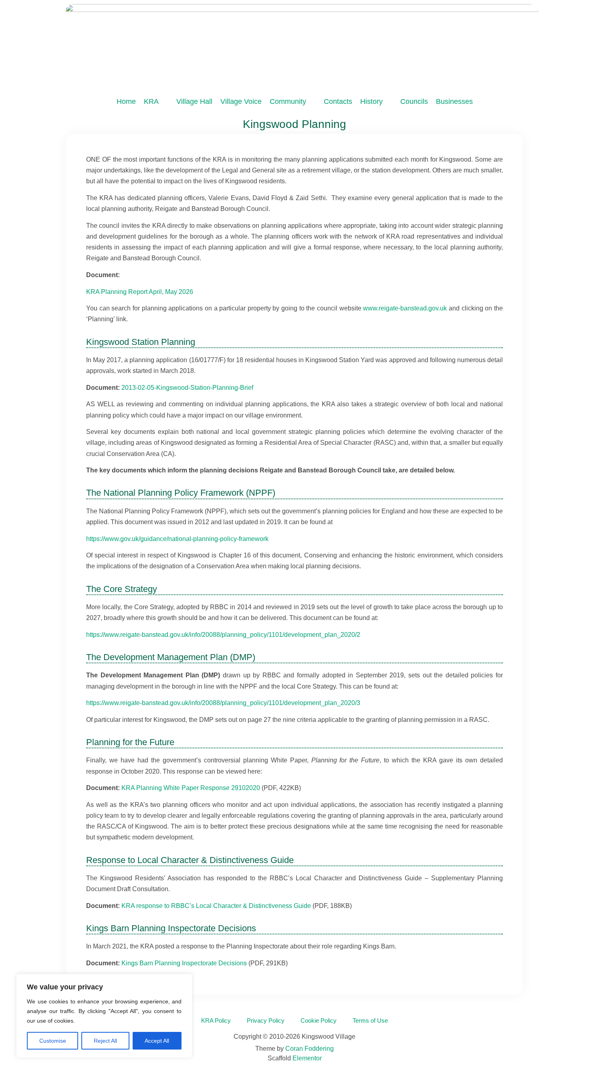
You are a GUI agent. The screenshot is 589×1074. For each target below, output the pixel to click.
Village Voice (241, 101)
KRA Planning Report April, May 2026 (139, 291)
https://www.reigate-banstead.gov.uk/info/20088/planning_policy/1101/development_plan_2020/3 (223, 702)
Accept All (157, 1041)
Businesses (454, 101)
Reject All (105, 1041)
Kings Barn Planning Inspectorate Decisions (184, 963)
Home (126, 101)
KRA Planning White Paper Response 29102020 (190, 787)
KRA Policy (216, 1020)
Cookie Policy (319, 1020)
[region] (104, 1016)
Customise (52, 1041)
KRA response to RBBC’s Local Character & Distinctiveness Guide (216, 905)
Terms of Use (370, 1020)
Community (288, 101)
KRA (151, 101)
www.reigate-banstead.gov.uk (405, 308)
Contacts (338, 101)
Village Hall (194, 101)
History (371, 101)
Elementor (307, 1058)
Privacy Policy (265, 1020)
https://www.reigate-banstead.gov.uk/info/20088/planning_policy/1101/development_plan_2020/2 (223, 634)
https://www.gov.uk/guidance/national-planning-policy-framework (177, 538)
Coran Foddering (309, 1048)
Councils (414, 101)
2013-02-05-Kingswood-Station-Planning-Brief (187, 387)
